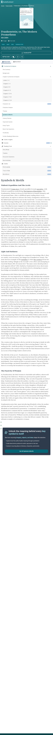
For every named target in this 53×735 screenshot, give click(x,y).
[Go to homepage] (7, 2)
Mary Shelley (4, 37)
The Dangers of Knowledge (32, 191)
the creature (38, 260)
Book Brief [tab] (18, 61)
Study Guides (9, 6)
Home (2, 6)
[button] (13, 56)
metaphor (24, 260)
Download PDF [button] (27, 52)
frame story (15, 189)
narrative (40, 189)
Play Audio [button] (7, 56)
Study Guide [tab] (7, 61)
